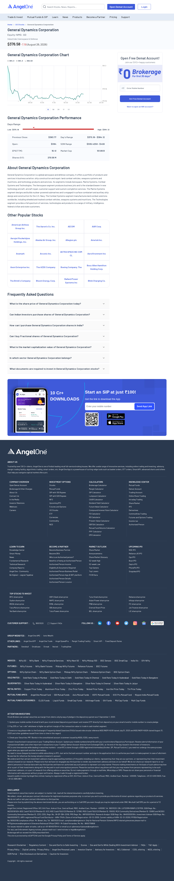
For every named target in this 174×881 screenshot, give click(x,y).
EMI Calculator (95, 535)
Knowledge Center (17, 550)
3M (58, 109)
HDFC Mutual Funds (101, 694)
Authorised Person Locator (60, 582)
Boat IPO (132, 561)
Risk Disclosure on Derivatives (33, 854)
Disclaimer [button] (13, 790)
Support (125, 16)
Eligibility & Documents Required (62, 568)
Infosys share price (136, 600)
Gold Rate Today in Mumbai (35, 677)
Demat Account (135, 489)
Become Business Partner (59, 550)
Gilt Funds (107, 700)
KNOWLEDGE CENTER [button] (139, 482)
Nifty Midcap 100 (89, 660)
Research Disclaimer (16, 845)
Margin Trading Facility (81, 641)
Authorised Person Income (60, 564)
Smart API (98, 641)
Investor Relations (17, 503)
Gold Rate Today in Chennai (87, 677)
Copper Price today (33, 689)
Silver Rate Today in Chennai (98, 683)
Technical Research (17, 564)
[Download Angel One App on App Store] (116, 422)
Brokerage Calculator (98, 485)
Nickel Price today (94, 689)
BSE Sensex (105, 660)
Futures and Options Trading (140, 517)
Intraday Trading (135, 499)
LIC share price (135, 611)
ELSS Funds (44, 700)
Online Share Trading (137, 496)
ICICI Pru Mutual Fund (122, 694)
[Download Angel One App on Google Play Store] (116, 416)
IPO (130, 507)
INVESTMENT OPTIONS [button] (60, 482)
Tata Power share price (59, 611)
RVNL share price (56, 604)
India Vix (134, 660)
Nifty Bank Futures (43, 666)
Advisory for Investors (104, 849)
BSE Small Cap (121, 660)
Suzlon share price (17, 600)
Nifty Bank (34, 660)
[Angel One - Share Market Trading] (20, 7)
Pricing (113, 16)
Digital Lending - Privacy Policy (35, 849)
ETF (51, 514)
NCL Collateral (123, 849)
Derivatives (133, 510)
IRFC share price (16, 597)
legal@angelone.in (78, 829)
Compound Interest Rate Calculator (103, 510)
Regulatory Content (37, 845)
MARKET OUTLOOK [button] (97, 546)
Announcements (95, 553)
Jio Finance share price (138, 607)
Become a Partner (95, 16)
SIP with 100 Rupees (57, 492)
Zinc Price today (75, 689)
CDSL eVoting (139, 849)
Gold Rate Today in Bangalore (145, 677)
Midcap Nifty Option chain (76, 672)
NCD (51, 524)
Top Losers (93, 571)
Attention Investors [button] (18, 713)
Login (144, 6)
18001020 (40, 623)
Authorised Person (136, 524)
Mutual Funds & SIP (37, 16)
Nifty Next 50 (73, 660)
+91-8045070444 (52, 826)
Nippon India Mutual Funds (147, 694)
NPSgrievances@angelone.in (19, 823)
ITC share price (135, 604)
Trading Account (135, 492)
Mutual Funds (54, 489)
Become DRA (54, 553)
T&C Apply (152, 845)
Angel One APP (30, 641)
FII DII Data (93, 575)
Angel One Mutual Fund (41, 694)
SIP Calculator (95, 492)
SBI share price (55, 607)
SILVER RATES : (14, 683)
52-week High (94, 561)
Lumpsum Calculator (97, 496)
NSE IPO (132, 550)
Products (77, 16)
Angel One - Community (19, 571)
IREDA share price (17, 604)
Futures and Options (57, 507)
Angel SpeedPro (62, 641)
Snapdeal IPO (134, 571)
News (65, 16)
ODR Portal (12, 854)
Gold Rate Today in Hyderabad (115, 677)
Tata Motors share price (19, 607)
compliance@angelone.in (75, 820)
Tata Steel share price (98, 597)
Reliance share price (137, 597)
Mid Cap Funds (121, 700)
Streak (46, 646)
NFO (51, 499)
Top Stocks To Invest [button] (21, 593)
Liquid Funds (58, 700)
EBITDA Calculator (96, 524)
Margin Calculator (96, 489)
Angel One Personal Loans (63, 849)
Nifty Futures (26, 666)
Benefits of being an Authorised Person (65, 561)
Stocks (52, 485)
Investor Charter (85, 849)
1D (48, 109)
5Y (69, 109)
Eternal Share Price (97, 607)
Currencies (53, 517)
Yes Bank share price (18, 611)
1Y (63, 109)
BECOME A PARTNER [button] (58, 546)
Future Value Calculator (98, 507)
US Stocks (53, 510)
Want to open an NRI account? (140, 106)
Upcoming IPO (55, 503)
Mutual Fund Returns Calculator (102, 528)
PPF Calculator (95, 531)
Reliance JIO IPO (135, 553)
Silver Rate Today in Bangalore (68, 683)
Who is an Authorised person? (61, 557)
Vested (55, 646)
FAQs (143, 845)
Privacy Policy (56, 835)
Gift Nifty (146, 660)
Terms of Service (73, 835)
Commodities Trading (138, 514)
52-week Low (94, 564)
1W (53, 109)
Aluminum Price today (55, 689)
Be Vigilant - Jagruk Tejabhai (21, 575)
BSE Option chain (122, 672)
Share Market (134, 503)
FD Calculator (94, 514)
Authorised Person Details (60, 578)
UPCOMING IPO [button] (135, 546)
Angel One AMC (34, 635)
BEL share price (95, 611)
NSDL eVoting (154, 849)
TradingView (66, 646)
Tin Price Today (134, 689)
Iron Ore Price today (115, 689)
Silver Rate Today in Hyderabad (38, 683)
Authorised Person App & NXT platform (65, 575)
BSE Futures (102, 666)
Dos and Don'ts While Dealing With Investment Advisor (114, 845)
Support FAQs (56, 623)
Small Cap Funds (74, 700)
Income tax (133, 521)
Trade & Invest (15, 16)
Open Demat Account (121, 6)
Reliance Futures (85, 666)
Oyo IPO (132, 557)
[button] (58, 303)
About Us (13, 492)
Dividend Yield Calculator (99, 503)
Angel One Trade (45, 641)
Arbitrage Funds (92, 700)
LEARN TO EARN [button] (17, 546)
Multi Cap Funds (138, 700)
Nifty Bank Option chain (50, 672)
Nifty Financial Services (53, 660)
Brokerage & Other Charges (21, 489)
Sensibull (25, 646)
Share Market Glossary (98, 557)
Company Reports (17, 568)
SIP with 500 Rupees (57, 496)
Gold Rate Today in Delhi (61, 677)
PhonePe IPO (134, 568)
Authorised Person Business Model (63, 571)
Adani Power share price (99, 600)
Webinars (13, 507)
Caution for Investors (59, 854)
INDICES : (11, 660)
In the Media (14, 499)
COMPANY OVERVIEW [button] (19, 482)
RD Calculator (94, 517)
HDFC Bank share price (58, 597)
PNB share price (95, 604)
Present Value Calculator (99, 521)
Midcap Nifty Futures (65, 666)
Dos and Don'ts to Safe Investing (63, 845)
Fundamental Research (19, 561)
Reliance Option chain (101, 672)
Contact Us (14, 496)
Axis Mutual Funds (81, 694)
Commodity (54, 521)
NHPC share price (56, 600)
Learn (55, 16)
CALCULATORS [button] (96, 482)
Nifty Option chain (28, 672)
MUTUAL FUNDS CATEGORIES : (21, 700)
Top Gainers (94, 568)
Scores (84, 845)
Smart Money (15, 553)
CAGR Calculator (96, 499)
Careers (13, 510)
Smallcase (36, 646)
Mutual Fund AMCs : (17, 694)
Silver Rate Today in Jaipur (126, 683)
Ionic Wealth (48, 635)
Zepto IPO (133, 564)
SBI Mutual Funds (61, 694)
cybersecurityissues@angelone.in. (85, 826)
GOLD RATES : (13, 677)
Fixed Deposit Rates (113, 641)
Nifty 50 (22, 660)
